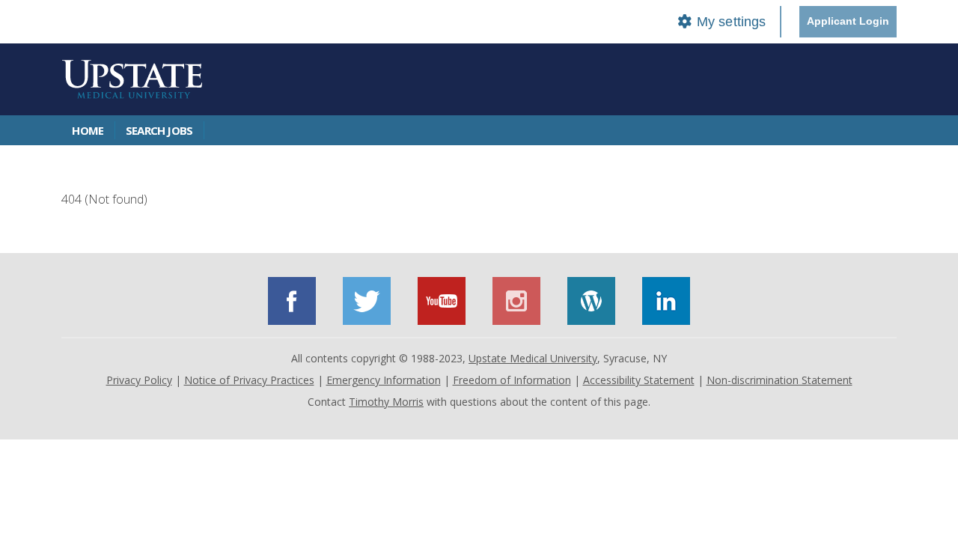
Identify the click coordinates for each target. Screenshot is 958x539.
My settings (729, 21)
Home (87, 130)
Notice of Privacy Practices (249, 380)
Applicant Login (848, 21)
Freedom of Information (512, 380)
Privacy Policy (139, 380)
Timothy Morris (386, 402)
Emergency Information (383, 380)
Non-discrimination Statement (779, 380)
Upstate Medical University (533, 358)
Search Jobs (159, 130)
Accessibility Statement (639, 380)
